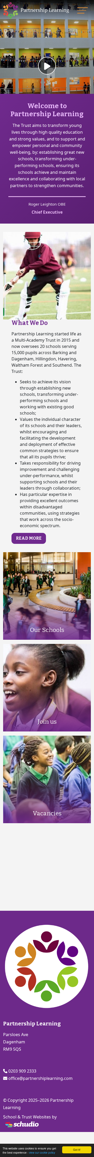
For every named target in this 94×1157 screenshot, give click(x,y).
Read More (29, 538)
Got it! (76, 1150)
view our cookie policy (42, 1152)
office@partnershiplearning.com (40, 1078)
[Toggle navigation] (82, 10)
